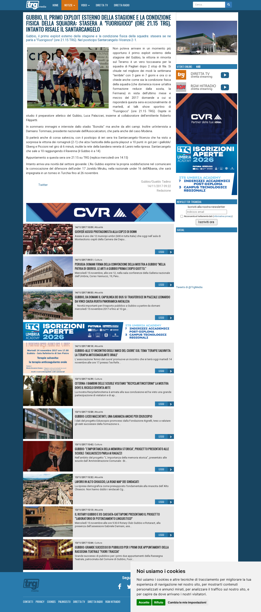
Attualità (99, 227)
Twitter (43, 185)
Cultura (98, 260)
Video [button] (84, 5)
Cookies (51, 602)
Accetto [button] (144, 602)
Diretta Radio (121, 5)
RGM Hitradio (112, 602)
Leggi (161, 251)
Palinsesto (64, 602)
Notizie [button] (68, 5)
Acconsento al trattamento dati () (208, 216)
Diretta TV (102, 5)
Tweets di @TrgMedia (189, 287)
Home (57, 5)
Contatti (28, 602)
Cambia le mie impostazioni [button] (187, 602)
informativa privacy (223, 216)
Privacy (40, 602)
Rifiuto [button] (158, 602)
